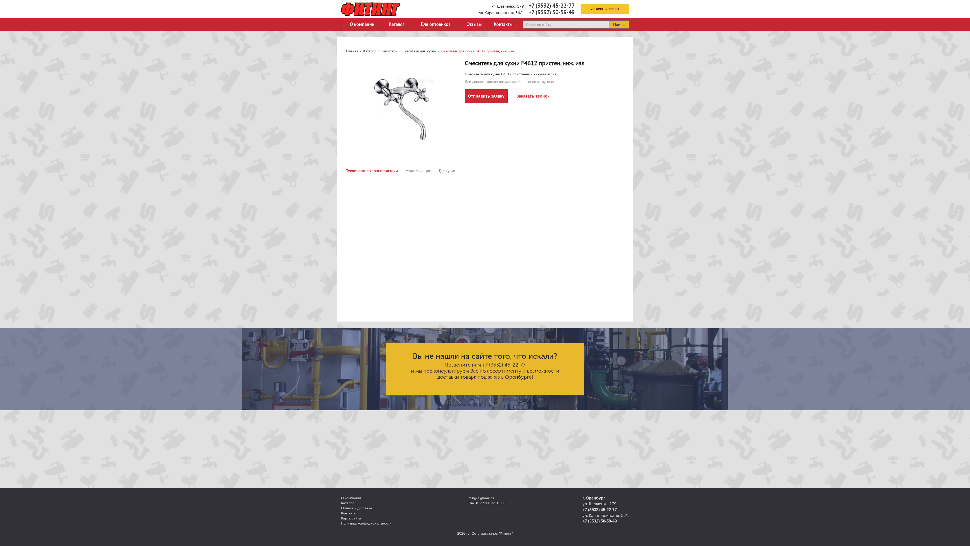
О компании (362, 24)
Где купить (448, 170)
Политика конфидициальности (366, 523)
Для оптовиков (436, 24)
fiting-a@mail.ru (481, 498)
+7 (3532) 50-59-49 (552, 12)
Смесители (389, 51)
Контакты (503, 24)
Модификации (418, 170)
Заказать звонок (605, 8)
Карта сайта (351, 518)
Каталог (396, 24)
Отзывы (474, 24)
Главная (352, 51)
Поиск (619, 24)
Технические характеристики (372, 170)
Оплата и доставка (356, 508)
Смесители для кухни (419, 51)
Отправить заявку (486, 96)
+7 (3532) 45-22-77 (552, 5)
